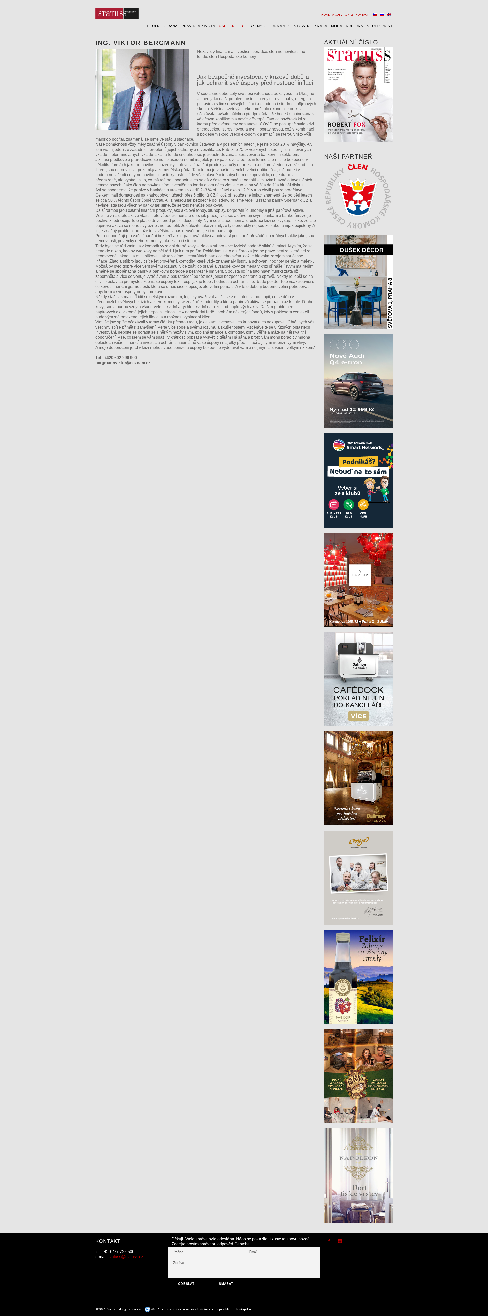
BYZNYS (257, 26)
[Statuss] (117, 13)
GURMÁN (277, 26)
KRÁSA (321, 26)
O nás (349, 14)
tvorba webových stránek (193, 1309)
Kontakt (362, 14)
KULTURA (354, 26)
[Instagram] (340, 1241)
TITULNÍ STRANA (162, 26)
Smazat (226, 1284)
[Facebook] (329, 1241)
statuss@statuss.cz (126, 1257)
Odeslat (186, 1284)
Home (325, 14)
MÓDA (336, 26)
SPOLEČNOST (380, 26)
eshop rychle (221, 1309)
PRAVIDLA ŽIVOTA (198, 26)
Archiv (337, 14)
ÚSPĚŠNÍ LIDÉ (232, 26)
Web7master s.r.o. (163, 1309)
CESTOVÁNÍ (299, 26)
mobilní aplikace (242, 1309)
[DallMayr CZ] (358, 678)
